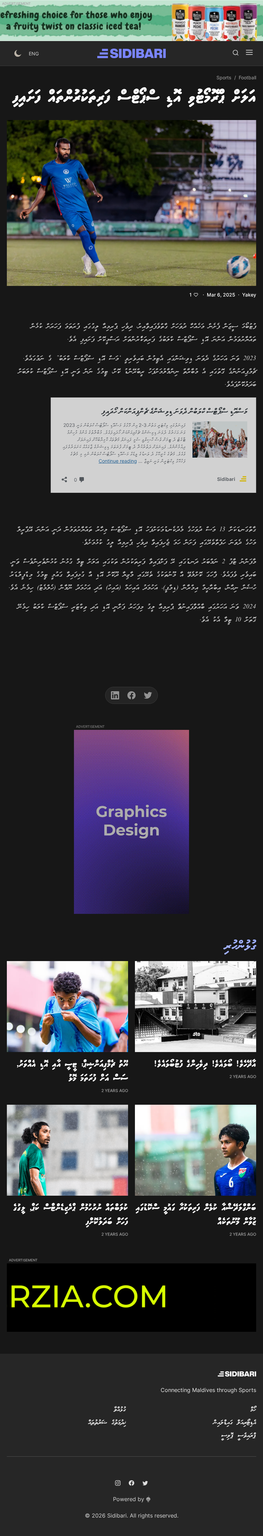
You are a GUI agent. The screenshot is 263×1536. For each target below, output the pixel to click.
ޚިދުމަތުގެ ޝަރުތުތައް (107, 1423)
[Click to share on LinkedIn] (115, 695)
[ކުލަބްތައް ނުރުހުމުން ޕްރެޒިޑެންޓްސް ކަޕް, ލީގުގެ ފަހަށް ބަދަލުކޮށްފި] (67, 1150)
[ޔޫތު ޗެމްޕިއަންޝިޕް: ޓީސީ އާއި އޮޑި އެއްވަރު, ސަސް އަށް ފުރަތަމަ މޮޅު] (67, 1006)
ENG (34, 53)
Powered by (128, 1499)
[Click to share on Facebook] (131, 695)
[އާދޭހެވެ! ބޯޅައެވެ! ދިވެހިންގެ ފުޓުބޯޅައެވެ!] (195, 1006)
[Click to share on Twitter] (148, 695)
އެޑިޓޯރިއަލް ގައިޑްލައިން (234, 1423)
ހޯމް (253, 1410)
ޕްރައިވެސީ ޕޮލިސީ (238, 1436)
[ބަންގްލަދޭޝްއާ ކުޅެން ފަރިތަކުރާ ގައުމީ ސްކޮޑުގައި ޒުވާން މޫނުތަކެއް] (195, 1150)
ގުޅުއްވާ (120, 1410)
